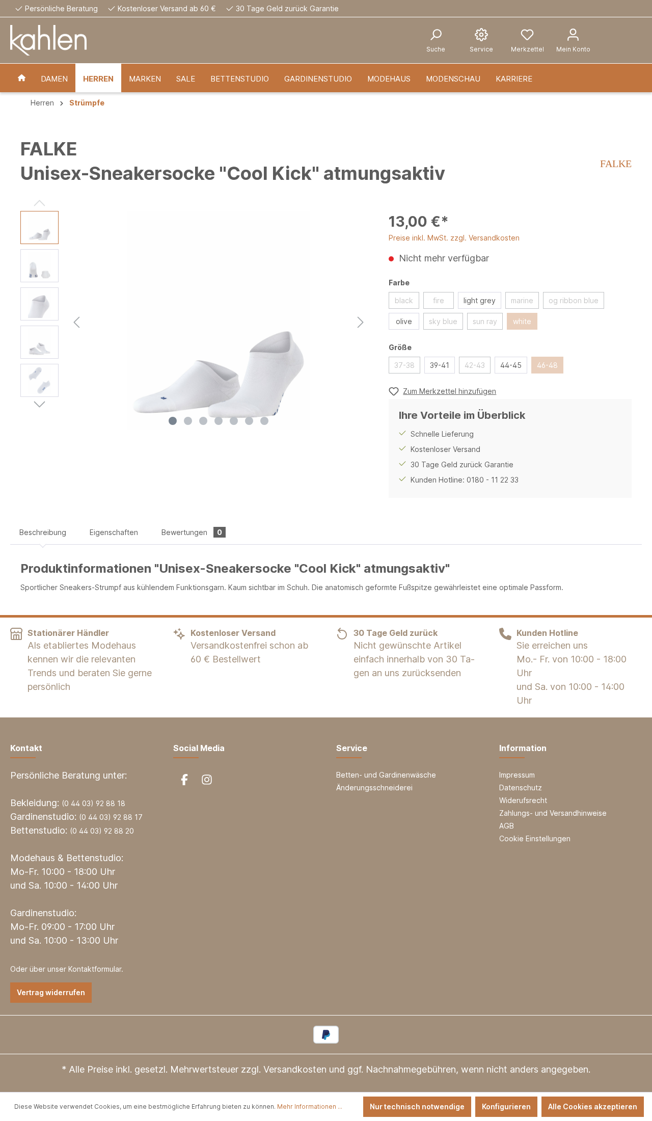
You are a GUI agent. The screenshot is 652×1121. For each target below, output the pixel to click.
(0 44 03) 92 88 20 (102, 830)
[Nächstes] (360, 320)
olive (404, 321)
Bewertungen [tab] (191, 532)
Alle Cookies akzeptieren (592, 1106)
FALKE (616, 163)
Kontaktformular (94, 969)
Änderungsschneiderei (374, 787)
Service (351, 748)
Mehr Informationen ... (309, 1106)
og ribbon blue (574, 300)
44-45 (511, 365)
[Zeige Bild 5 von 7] (234, 421)
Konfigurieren (506, 1106)
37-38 (404, 365)
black (404, 300)
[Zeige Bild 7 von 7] (264, 421)
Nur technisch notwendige (417, 1106)
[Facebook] (184, 779)
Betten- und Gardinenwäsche (386, 774)
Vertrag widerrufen (51, 992)
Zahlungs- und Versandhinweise (553, 813)
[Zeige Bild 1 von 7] (173, 421)
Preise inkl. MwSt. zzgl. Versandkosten (454, 237)
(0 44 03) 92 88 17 (111, 817)
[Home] (21, 78)
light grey (480, 300)
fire (438, 300)
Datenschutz (520, 787)
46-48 (547, 365)
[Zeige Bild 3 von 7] (203, 421)
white (522, 321)
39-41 (439, 365)
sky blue (443, 321)
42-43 (475, 365)
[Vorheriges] (76, 320)
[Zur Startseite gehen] (48, 40)
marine (522, 300)
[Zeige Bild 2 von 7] (188, 421)
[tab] (42, 532)
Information (523, 748)
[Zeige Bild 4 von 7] (218, 421)
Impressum (517, 774)
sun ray (485, 321)
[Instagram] (207, 779)
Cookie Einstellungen (534, 838)
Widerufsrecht (523, 800)
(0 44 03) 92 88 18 (93, 803)
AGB (506, 825)
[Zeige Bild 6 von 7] (249, 421)
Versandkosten (295, 1069)
